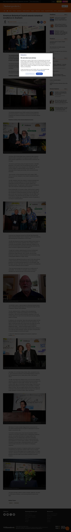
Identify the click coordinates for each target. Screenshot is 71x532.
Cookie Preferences (30, 73)
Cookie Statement (41, 70)
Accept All (39, 73)
